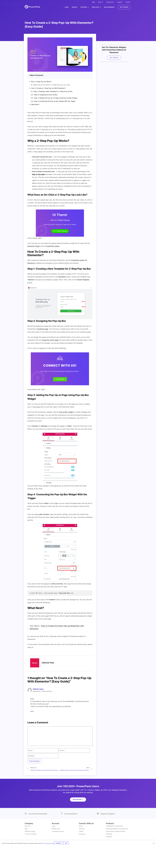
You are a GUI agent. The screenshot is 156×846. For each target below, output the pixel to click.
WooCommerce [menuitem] (109, 7)
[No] (154, 843)
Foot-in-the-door (38, 174)
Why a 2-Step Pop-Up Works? (41, 81)
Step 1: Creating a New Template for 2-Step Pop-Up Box (53, 91)
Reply (32, 711)
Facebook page (42, 329)
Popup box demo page (50, 340)
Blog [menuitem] (93, 2)
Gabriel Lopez (38, 689)
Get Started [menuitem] (124, 7)
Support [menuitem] (119, 2)
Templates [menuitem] (95, 7)
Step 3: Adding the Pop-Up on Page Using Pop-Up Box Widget (55, 98)
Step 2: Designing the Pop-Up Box (46, 95)
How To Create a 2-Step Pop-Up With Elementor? (48, 88)
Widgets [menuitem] (74, 7)
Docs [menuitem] (99, 2)
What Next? (35, 104)
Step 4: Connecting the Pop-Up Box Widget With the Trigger (54, 101)
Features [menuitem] (83, 7)
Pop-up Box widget (66, 412)
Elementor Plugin (33, 246)
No (66, 843)
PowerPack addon (52, 246)
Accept (58, 843)
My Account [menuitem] (110, 2)
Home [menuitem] (67, 7)
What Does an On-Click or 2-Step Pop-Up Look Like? (51, 85)
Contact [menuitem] (128, 2)
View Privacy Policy (49, 843)
